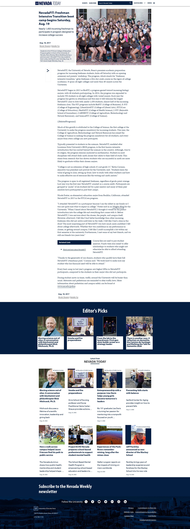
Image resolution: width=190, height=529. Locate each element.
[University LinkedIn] (125, 501)
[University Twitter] (86, 501)
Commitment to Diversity (147, 508)
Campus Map (129, 516)
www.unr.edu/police (66, 286)
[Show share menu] (48, 71)
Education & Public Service (84, 370)
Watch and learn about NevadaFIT (74, 249)
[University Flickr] (112, 501)
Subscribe (92, 3)
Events (84, 3)
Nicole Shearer (45, 46)
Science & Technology (115, 427)
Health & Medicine (145, 370)
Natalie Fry (55, 46)
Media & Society (59, 370)
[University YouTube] (99, 501)
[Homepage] (48, 3)
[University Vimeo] (105, 501)
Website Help (129, 512)
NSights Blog (118, 206)
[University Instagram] (118, 501)
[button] (139, 3)
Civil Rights (152, 516)
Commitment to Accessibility (145, 512)
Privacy (131, 508)
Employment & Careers (148, 520)
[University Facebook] (92, 501)
